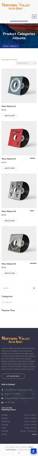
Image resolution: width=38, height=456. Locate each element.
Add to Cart (10, 116)
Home (5, 46)
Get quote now (13, 376)
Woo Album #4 (9, 264)
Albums (13, 46)
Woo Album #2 (9, 158)
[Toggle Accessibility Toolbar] (33, 451)
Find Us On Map (7, 407)
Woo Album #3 (9, 211)
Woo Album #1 (9, 106)
